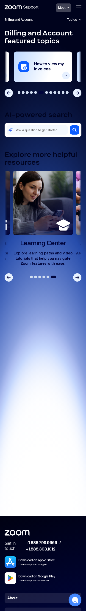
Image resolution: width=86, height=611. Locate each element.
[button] (74, 130)
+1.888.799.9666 (41, 542)
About (12, 598)
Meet (62, 8)
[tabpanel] (43, 66)
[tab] (19, 92)
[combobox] (37, 130)
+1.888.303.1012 (40, 549)
